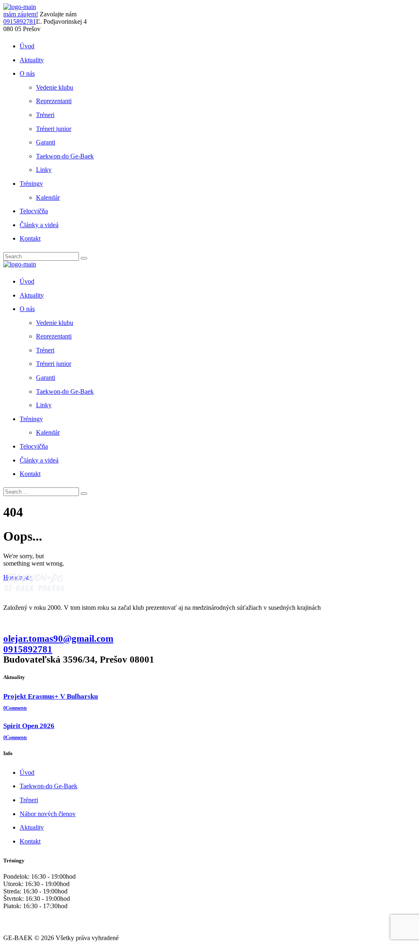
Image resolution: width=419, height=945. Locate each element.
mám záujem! (20, 14)
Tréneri (29, 799)
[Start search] (84, 493)
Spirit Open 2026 (28, 726)
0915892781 (19, 21)
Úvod (27, 772)
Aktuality (32, 827)
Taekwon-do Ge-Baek (48, 786)
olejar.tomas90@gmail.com (58, 638)
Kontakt (30, 841)
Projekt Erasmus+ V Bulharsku (50, 696)
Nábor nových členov (48, 813)
